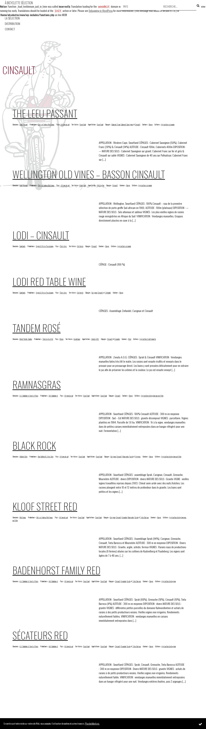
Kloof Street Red (44, 506)
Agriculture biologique (169, 581)
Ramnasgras (36, 384)
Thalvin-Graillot (47, 338)
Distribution (12, 23)
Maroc (61, 338)
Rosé (129, 338)
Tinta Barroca (144, 517)
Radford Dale (23, 456)
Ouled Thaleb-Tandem (26, 338)
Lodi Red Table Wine (49, 281)
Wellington (100, 185)
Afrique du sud (65, 124)
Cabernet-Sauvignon (127, 124)
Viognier (138, 456)
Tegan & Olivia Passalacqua (44, 246)
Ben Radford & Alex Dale (45, 456)
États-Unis (63, 246)
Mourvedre (125, 456)
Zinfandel (108, 292)
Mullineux (23, 517)
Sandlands (22, 246)
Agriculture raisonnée (167, 124)
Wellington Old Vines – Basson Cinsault (88, 174)
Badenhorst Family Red (56, 570)
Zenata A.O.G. (95, 338)
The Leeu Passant (44, 113)
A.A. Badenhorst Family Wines (29, 395)
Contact (10, 29)
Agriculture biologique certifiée (171, 456)
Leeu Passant (24, 124)
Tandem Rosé (36, 328)
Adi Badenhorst (53, 395)
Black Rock (34, 445)
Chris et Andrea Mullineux (46, 124)
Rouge (150, 124)
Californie (80, 246)
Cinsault (137, 124)
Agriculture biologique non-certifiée (152, 395)
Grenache (117, 338)
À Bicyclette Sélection (19, 2)
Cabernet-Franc (115, 124)
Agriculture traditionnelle (148, 338)
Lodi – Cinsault (40, 235)
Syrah (131, 456)
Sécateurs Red (40, 635)
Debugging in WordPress (101, 10)
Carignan (94, 292)
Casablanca (77, 338)
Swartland (83, 124)
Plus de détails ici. (92, 723)
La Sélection (12, 18)
